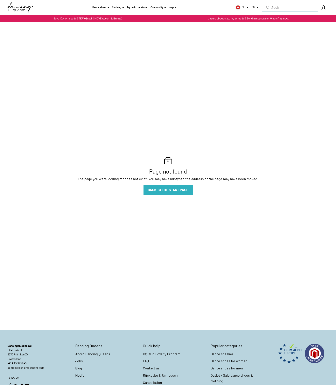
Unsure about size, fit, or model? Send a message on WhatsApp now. (248, 18)
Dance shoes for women (229, 361)
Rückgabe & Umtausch (160, 375)
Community (156, 7)
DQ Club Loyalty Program (161, 354)
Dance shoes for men (227, 368)
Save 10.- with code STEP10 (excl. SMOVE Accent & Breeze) (87, 18)
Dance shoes (99, 7)
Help (171, 7)
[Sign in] (323, 7)
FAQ (146, 361)
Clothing (116, 7)
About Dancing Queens (92, 354)
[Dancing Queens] (20, 7)
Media (79, 375)
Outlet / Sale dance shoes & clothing (232, 378)
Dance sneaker (222, 354)
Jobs (79, 361)
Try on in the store (137, 7)
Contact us (151, 368)
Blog (78, 368)
